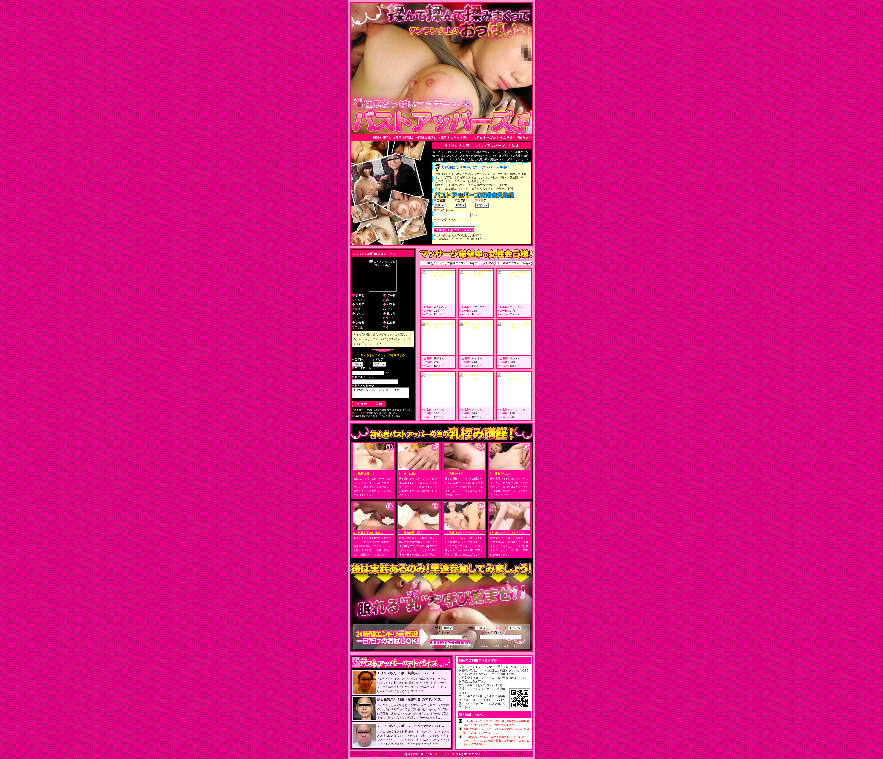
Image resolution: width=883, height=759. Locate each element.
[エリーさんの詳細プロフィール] (514, 276)
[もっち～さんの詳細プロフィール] (514, 379)
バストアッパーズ (444, 754)
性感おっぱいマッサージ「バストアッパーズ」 (441, 115)
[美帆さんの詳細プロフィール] (438, 327)
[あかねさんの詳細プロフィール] (438, 276)
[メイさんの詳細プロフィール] (476, 379)
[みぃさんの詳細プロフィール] (514, 327)
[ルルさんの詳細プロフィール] (438, 379)
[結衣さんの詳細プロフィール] (476, 327)
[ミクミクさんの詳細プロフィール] (476, 276)
